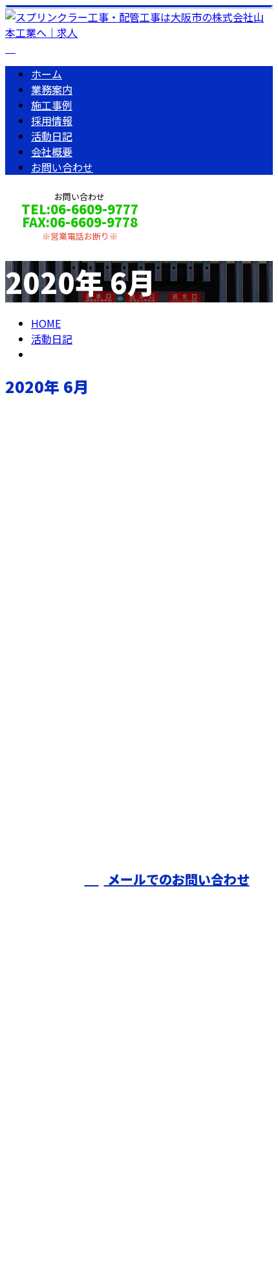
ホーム (46, 74)
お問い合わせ (62, 167)
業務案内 (51, 89)
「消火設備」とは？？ (66, 583)
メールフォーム (50, 250)
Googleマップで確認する (68, 1127)
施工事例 (51, 105)
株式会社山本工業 (51, 1058)
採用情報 (51, 120)
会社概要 (51, 151)
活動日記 (51, 136)
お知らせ (77, 669)
